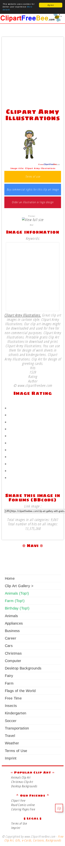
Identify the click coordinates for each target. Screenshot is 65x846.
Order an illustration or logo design (33, 202)
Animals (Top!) (17, 593)
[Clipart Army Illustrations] (32, 164)
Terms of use (32, 176)
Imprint (11, 758)
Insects (11, 706)
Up (59, 808)
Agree (50, 5)
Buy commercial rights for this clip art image (33, 189)
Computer (13, 661)
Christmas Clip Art (22, 782)
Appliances (14, 623)
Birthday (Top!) (17, 608)
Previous (31, 216)
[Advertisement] (32, 71)
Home (10, 578)
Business (12, 631)
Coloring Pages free (23, 809)
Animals (11, 616)
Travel (10, 736)
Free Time (13, 698)
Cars (9, 646)
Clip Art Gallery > (19, 586)
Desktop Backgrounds (23, 668)
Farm (9, 683)
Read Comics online (23, 805)
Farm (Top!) (15, 601)
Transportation (17, 728)
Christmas (13, 653)
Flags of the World (20, 691)
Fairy (9, 676)
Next (31, 225)
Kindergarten (15, 713)
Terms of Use (16, 751)
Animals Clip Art (21, 777)
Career (10, 638)
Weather (12, 743)
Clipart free (18, 800)
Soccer (10, 721)
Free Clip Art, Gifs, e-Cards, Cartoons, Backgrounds (33, 838)
